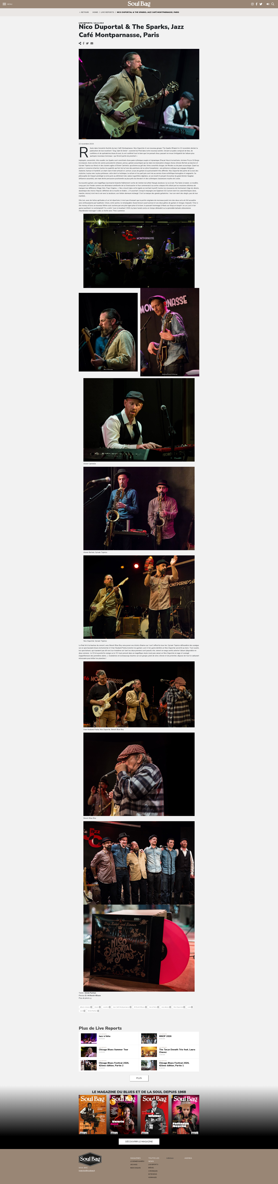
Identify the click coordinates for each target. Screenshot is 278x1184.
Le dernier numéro (137, 1161)
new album (165, 1007)
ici (90, 998)
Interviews (152, 1174)
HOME (95, 12)
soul (81, 1011)
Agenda (188, 1158)
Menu (9, 4)
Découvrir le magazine (139, 1141)
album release (85, 1007)
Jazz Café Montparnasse (121, 1007)
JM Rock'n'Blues (139, 1007)
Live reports (107, 12)
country (105, 1007)
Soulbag (139, 4)
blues (96, 1007)
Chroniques (152, 1171)
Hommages (152, 1177)
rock (189, 1007)
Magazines (135, 1158)
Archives (133, 1165)
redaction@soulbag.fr (87, 1170)
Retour (85, 12)
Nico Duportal (178, 1007)
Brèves (151, 1168)
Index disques (135, 1168)
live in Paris (153, 1007)
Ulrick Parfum (92, 1011)
